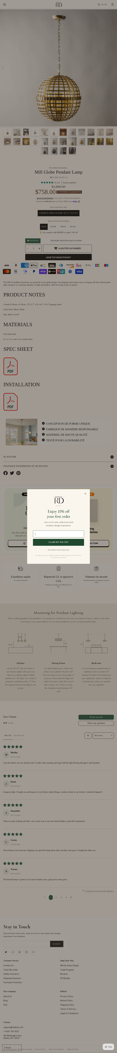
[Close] (85, 493)
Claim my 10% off (58, 542)
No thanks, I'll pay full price (58, 549)
